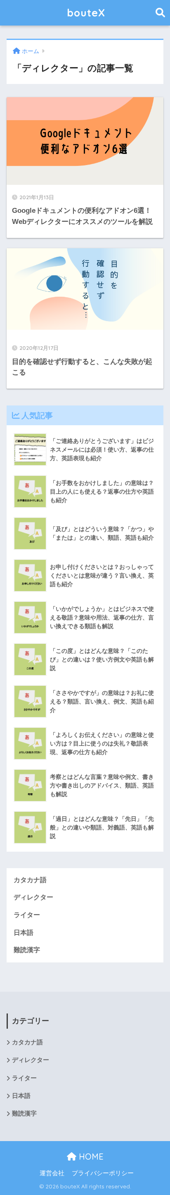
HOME (90, 1156)
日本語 (23, 932)
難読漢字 (27, 949)
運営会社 (52, 1173)
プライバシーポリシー (103, 1173)
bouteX (86, 12)
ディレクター (33, 897)
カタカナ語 (30, 879)
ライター (27, 914)
